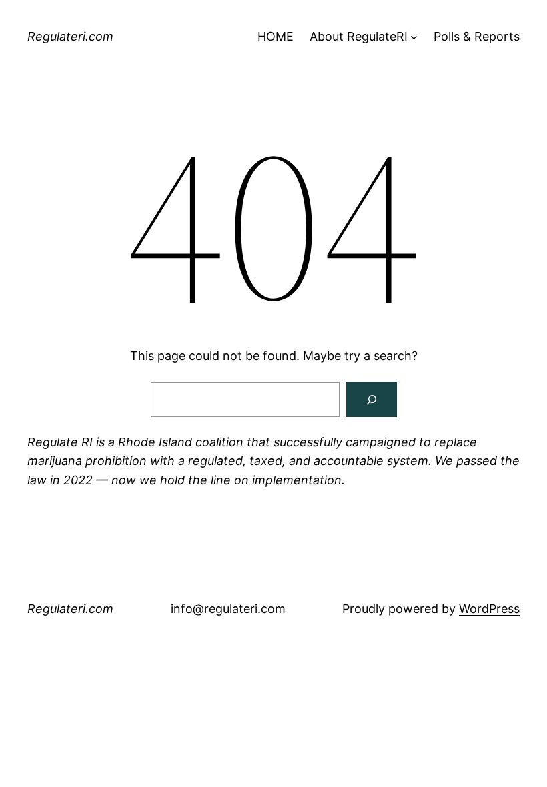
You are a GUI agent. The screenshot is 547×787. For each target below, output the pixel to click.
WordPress (489, 609)
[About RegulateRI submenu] (414, 37)
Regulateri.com (70, 36)
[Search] (371, 399)
